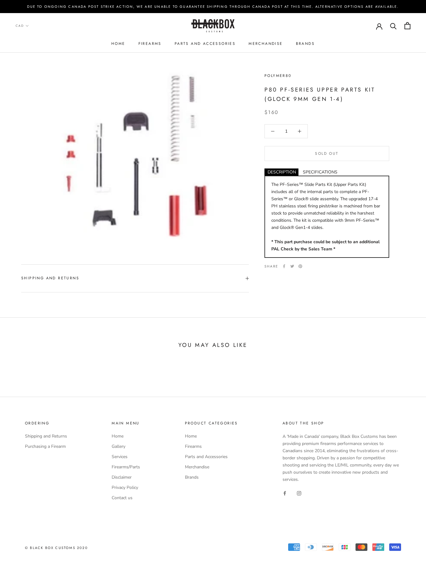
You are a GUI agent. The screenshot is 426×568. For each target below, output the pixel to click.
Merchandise (266, 43)
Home (118, 43)
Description (282, 172)
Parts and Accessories (205, 43)
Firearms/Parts (126, 467)
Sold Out (326, 153)
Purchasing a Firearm (45, 446)
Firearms (150, 43)
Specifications (320, 172)
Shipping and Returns (50, 278)
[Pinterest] (300, 266)
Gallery (118, 446)
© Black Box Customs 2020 (56, 547)
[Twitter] (292, 266)
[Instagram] (299, 492)
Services (120, 457)
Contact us (122, 498)
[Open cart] (407, 25)
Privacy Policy (125, 487)
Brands (305, 43)
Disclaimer (122, 477)
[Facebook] (284, 266)
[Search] (393, 25)
